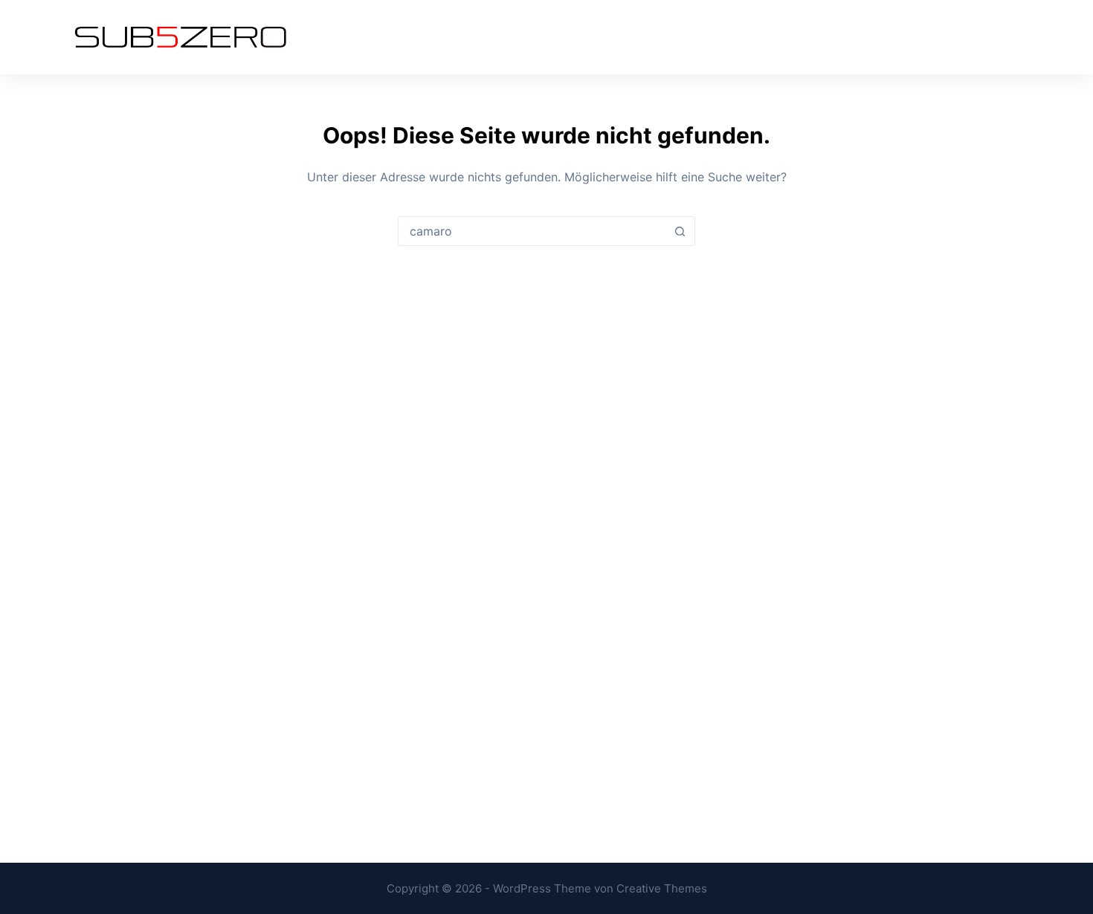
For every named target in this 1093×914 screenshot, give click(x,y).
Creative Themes (661, 888)
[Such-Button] (680, 231)
